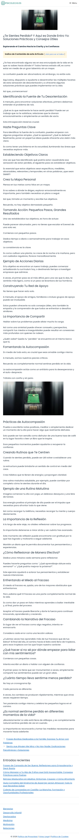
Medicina (8, 820)
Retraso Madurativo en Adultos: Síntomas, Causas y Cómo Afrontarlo (39, 779)
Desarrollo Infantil (12, 812)
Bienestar (8, 808)
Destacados (9, 816)
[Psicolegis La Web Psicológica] (11, 3)
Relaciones (8, 828)
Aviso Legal (44, 836)
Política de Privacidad (27, 836)
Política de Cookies (60, 836)
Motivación (8, 824)
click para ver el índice (54, 54)
